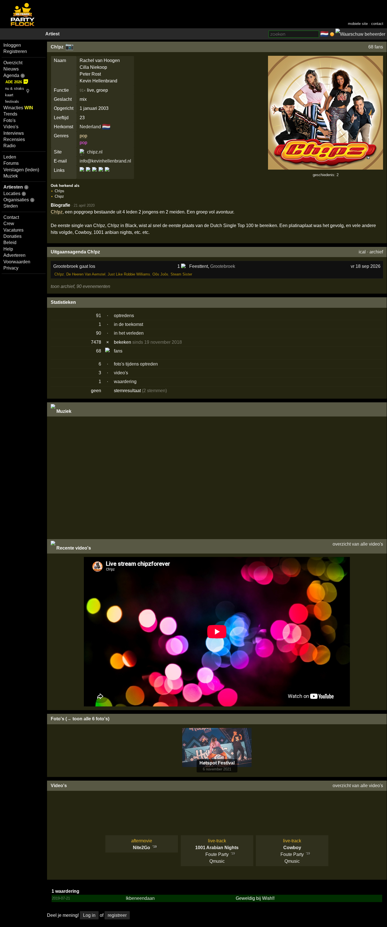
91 (98, 315)
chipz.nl (95, 151)
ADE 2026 (13, 82)
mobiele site (358, 24)
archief (376, 251)
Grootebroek (222, 266)
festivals (12, 101)
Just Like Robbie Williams (129, 274)
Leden (9, 157)
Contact (11, 217)
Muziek (10, 176)
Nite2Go (141, 847)
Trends (10, 114)
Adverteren (14, 255)
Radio (9, 145)
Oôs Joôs (160, 274)
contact (377, 24)
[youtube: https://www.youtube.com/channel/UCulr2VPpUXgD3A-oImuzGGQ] (106, 174)
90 (98, 333)
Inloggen (12, 45)
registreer (117, 915)
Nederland (90, 126)
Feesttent (198, 266)
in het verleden (129, 333)
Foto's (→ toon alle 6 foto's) (80, 718)
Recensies (14, 139)
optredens (124, 315)
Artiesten (13, 187)
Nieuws (11, 69)
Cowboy (292, 847)
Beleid (9, 242)
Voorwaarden (16, 261)
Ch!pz (57, 46)
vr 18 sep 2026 (365, 266)
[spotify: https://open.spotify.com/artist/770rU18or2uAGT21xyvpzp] (101, 174)
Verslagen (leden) (21, 169)
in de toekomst (128, 324)
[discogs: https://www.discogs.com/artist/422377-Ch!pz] (82, 174)
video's (121, 372)
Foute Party (217, 854)
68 (98, 351)
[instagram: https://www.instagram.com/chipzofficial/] (94, 174)
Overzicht (12, 62)
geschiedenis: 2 (326, 175)
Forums (11, 163)
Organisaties (16, 199)
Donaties (12, 236)
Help (8, 249)
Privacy (10, 268)
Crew (8, 223)
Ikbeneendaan (140, 898)
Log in (89, 915)
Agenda (11, 75)
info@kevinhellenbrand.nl (105, 161)
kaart (9, 95)
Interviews (13, 133)
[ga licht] (332, 34)
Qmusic (217, 861)
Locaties (11, 193)
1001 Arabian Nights (217, 847)
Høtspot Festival (217, 763)
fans (118, 351)
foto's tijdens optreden (136, 364)
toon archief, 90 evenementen (80, 286)
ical (362, 251)
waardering (125, 381)
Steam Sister (181, 274)
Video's (10, 126)
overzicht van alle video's (358, 544)
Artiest (52, 33)
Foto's (9, 120)
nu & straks (14, 88)
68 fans (375, 46)
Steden (10, 206)
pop (83, 135)
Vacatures (13, 230)
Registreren (15, 51)
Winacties (18, 107)
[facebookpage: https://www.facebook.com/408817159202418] (88, 174)
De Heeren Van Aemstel (85, 274)
